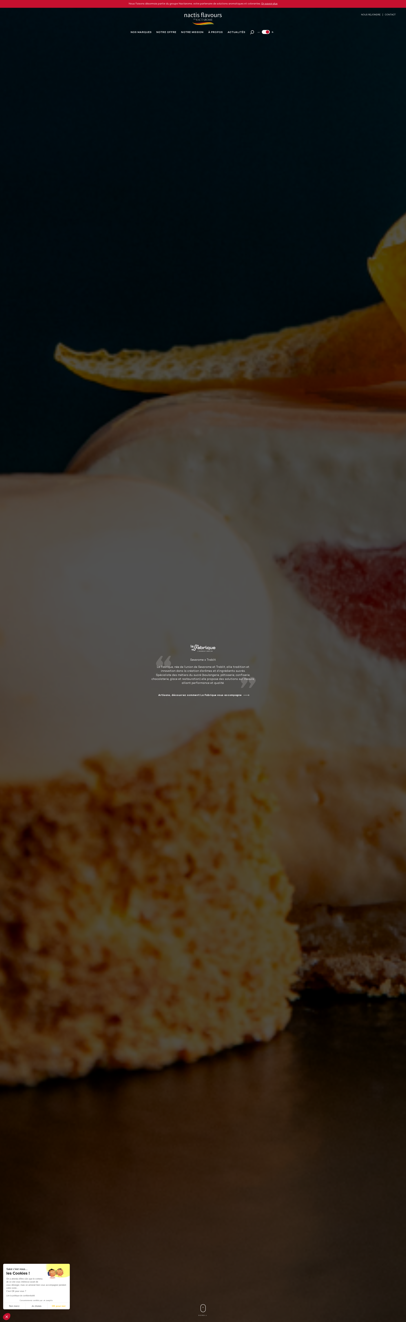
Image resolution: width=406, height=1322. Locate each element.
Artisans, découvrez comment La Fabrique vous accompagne (200, 695)
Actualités (236, 32)
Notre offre (166, 32)
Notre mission (192, 32)
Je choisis (36, 1306)
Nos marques (141, 32)
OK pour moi (58, 1306)
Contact (390, 14)
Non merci (14, 1306)
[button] (6, 1316)
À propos (215, 32)
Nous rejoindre (371, 14)
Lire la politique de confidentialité (20, 1296)
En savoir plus (269, 4)
